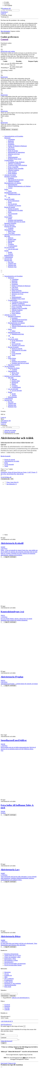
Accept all (14, 129)
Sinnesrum (7, 138)
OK (12, 479)
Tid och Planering (9, 366)
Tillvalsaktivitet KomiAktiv (16, 180)
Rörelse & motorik (9, 207)
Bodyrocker (11, 149)
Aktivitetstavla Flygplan (12, 677)
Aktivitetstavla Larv (10, 869)
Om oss (6, 974)
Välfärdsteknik (8, 398)
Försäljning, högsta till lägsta (9, 472)
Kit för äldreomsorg (13, 200)
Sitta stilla (7, 236)
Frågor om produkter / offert (12, 957)
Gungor (10, 188)
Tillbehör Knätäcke (13, 170)
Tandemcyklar (12, 263)
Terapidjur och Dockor (14, 205)
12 (2, 477)
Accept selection (5, 129)
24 (3, 477)
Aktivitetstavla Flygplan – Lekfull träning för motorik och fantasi (19, 683)
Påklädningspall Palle (10, 192)
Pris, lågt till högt (9, 474)
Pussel (10, 202)
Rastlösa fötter (12, 239)
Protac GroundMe (13, 167)
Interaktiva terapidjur (10, 223)
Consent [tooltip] (4, 39)
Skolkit (6, 250)
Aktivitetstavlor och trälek (15, 210)
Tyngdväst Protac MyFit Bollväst (17, 165)
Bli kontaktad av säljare (11, 960)
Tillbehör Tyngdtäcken (14, 163)
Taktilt (10, 215)
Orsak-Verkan (8, 217)
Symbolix (11, 228)
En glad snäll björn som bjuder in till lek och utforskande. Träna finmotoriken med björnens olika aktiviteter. (19, 944)
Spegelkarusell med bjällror (14, 740)
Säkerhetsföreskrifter (10, 985)
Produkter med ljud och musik (16, 221)
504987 (3, 873)
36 (5, 477)
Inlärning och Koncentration (12, 376)
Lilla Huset (11, 147)
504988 (3, 940)
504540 (3, 811)
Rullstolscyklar (12, 267)
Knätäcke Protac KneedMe (15, 168)
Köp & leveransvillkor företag (12, 965)
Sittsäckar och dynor (14, 154)
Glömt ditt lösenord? (6, 1041)
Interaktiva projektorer (10, 176)
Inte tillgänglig (12, 484)
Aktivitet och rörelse (10, 315)
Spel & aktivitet (12, 204)
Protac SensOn (12, 171)
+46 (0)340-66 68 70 (7, 1021)
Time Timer (11, 233)
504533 (3, 680)
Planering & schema (10, 226)
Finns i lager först (13, 482)
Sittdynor (10, 238)
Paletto (10, 218)
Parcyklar (10, 262)
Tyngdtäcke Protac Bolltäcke (16, 162)
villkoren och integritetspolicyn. (21, 997)
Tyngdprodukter (9, 160)
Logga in (3, 417)
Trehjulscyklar (12, 265)
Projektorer (11, 144)
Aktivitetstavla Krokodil (12, 543)
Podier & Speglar (13, 151)
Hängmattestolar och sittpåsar (12, 183)
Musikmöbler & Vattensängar (16, 152)
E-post (2, 1034)
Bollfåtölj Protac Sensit (14, 159)
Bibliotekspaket (8, 255)
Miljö (5, 977)
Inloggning (7, 972)
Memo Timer (11, 231)
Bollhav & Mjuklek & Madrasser (17, 146)
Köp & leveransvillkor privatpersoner (15, 963)
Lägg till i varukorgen (10, 557)
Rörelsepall (11, 241)
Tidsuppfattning (8, 229)
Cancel (3, 127)
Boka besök (7, 986)
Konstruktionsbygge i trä (12, 611)
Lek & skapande (12, 213)
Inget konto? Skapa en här (8, 1063)
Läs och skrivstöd (9, 247)
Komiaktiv (11, 178)
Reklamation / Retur (10, 958)
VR (5, 196)
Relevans (20, 472)
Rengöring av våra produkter (12, 983)
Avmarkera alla (5, 479)
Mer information (5, 31)
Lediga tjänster (8, 982)
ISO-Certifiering (9, 978)
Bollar (10, 212)
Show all (8, 477)
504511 (3, 615)
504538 (3, 744)
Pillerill (10, 242)
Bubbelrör (11, 141)
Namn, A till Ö (27, 472)
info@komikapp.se (6, 1024)
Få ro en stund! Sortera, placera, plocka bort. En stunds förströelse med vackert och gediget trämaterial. (16, 619)
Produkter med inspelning (15, 220)
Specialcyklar (8, 260)
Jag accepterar (5, 33)
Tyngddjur (11, 244)
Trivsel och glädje (9, 199)
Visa (2, 750)
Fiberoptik (11, 142)
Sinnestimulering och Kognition (13, 276)
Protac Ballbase (12, 173)
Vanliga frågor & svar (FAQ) (12, 955)
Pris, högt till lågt (19, 474)
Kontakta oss (8, 975)
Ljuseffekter (11, 139)
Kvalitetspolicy (8, 980)
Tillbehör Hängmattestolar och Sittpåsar (19, 186)
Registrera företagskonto (11, 954)
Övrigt (10, 155)
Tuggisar (10, 254)
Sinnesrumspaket (13, 157)
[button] (8, 51)
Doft (9, 356)
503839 (3, 547)
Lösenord (3, 1037)
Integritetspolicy (9, 962)
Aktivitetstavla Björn (10, 936)
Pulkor (6, 189)
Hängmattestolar (12, 184)
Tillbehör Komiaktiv (14, 181)
